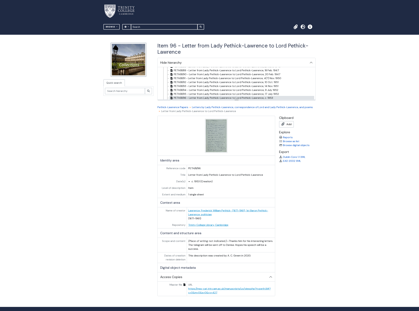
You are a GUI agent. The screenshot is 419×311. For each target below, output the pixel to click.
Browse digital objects (296, 145)
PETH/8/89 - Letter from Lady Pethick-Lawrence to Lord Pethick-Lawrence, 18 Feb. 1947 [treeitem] (226, 70)
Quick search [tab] (114, 83)
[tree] (236, 83)
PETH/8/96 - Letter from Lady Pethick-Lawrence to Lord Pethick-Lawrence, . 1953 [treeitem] (223, 98)
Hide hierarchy (171, 62)
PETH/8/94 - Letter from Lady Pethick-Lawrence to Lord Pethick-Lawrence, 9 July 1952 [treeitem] (226, 90)
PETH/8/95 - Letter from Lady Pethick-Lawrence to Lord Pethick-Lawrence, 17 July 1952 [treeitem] (226, 94)
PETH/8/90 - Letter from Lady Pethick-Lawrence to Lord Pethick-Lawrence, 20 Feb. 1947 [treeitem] (227, 74)
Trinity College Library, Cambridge (208, 225)
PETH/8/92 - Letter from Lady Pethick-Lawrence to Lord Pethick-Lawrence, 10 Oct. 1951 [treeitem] (226, 82)
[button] (295, 26)
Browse (111, 26)
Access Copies (171, 277)
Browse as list (291, 141)
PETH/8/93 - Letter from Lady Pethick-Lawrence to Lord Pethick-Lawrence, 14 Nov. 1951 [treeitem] (226, 86)
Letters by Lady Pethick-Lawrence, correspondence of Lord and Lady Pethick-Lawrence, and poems (252, 107)
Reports (288, 137)
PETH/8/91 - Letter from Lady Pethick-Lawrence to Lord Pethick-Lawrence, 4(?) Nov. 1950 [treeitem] (227, 78)
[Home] (121, 11)
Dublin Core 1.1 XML (294, 157)
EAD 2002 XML (292, 161)
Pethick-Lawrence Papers (172, 107)
